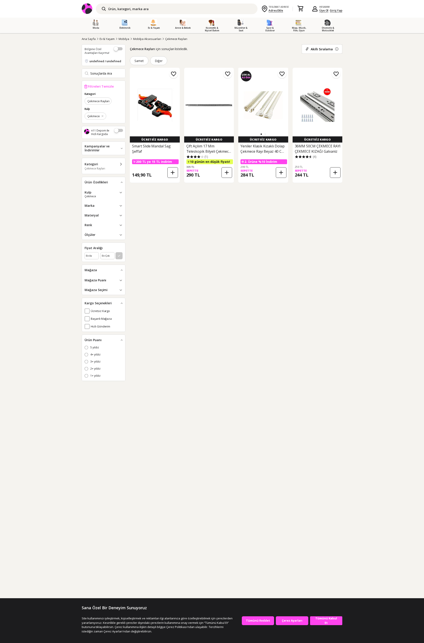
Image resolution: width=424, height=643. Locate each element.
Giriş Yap (336, 10)
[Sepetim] (300, 9)
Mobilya (124, 39)
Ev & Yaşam (107, 39)
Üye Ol (324, 10)
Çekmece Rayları (176, 39)
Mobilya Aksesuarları (147, 39)
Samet (139, 61)
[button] (261, 134)
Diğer (159, 61)
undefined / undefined (105, 61)
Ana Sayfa (89, 39)
